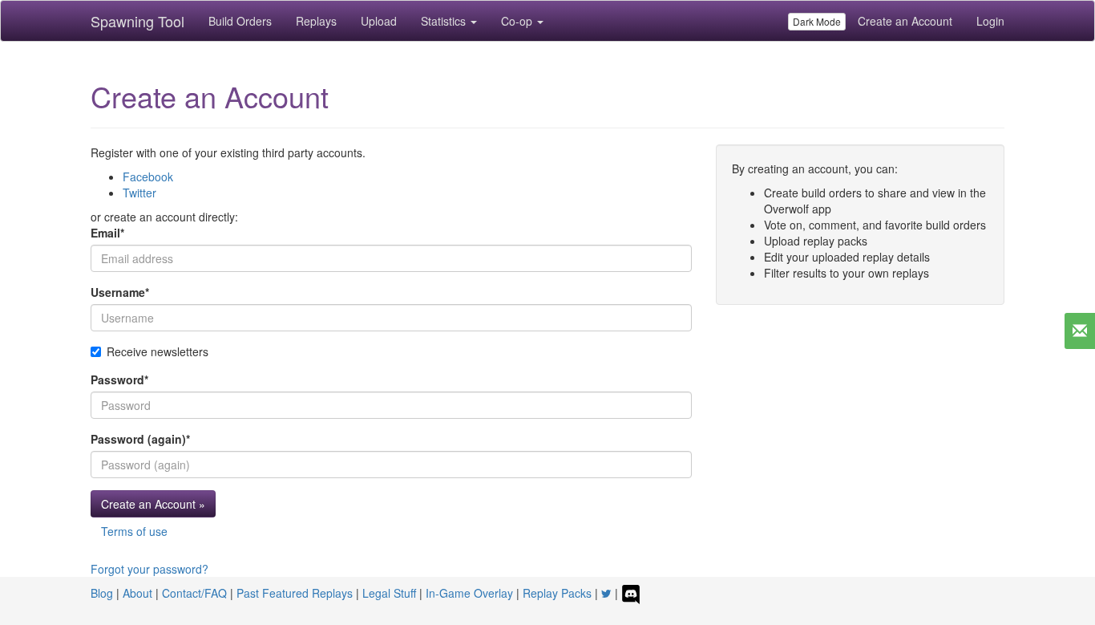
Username (120, 292)
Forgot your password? (149, 569)
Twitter (139, 193)
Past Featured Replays (294, 593)
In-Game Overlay (469, 593)
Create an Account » (153, 504)
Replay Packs (557, 593)
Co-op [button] (518, 21)
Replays (316, 21)
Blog (102, 593)
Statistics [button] (445, 21)
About (137, 593)
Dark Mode (817, 21)
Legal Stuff (389, 593)
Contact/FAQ (194, 593)
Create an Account (905, 21)
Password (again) (140, 439)
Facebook (148, 176)
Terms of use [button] (134, 531)
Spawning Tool (137, 20)
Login (990, 21)
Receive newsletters (157, 351)
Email (107, 233)
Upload (379, 21)
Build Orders (240, 21)
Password (119, 379)
